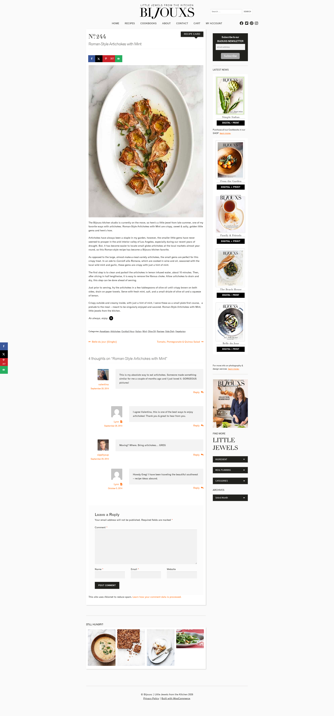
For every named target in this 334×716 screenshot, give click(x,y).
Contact (182, 23)
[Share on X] (99, 58)
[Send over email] (118, 58)
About (166, 23)
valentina (103, 384)
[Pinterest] (252, 23)
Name (99, 569)
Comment (101, 527)
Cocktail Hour (127, 331)
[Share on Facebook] (92, 58)
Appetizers (104, 331)
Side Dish (169, 331)
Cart (197, 23)
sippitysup (103, 455)
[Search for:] (226, 11)
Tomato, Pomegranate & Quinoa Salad (178, 341)
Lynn (116, 422)
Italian (138, 331)
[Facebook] (242, 23)
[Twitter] (247, 23)
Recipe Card (192, 34)
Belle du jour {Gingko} (104, 341)
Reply (196, 392)
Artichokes (115, 331)
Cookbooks (148, 23)
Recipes (130, 23)
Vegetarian (180, 331)
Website (171, 569)
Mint (144, 331)
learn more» (225, 133)
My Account (214, 23)
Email (135, 569)
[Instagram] (256, 23)
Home (115, 23)
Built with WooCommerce (175, 698)
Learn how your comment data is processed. (157, 597)
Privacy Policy (151, 698)
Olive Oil (152, 331)
